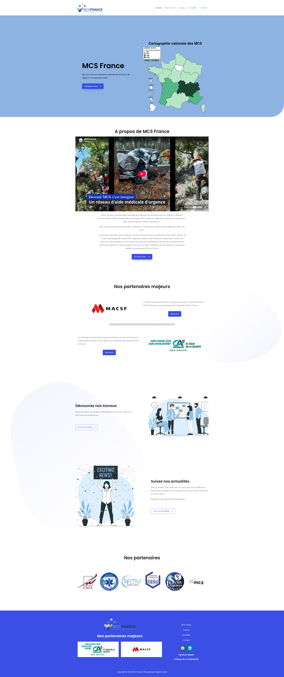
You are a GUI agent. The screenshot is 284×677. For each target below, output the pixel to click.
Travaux (181, 8)
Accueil (158, 8)
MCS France (170, 8)
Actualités (193, 8)
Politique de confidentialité (186, 659)
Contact (203, 8)
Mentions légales (186, 655)
